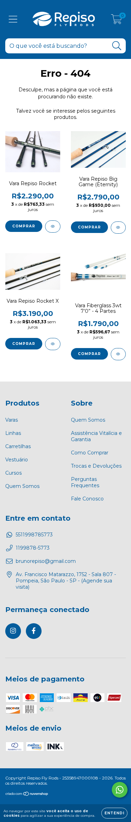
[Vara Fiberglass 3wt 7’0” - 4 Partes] (118, 354)
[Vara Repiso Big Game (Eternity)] (118, 227)
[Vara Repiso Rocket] (52, 226)
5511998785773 (34, 534)
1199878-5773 (33, 548)
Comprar (23, 226)
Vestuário (16, 460)
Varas (11, 420)
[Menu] (13, 19)
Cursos (13, 473)
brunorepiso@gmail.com (46, 561)
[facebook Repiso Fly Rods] (34, 631)
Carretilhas (18, 446)
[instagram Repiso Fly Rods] (13, 631)
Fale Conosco (87, 499)
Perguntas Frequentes (85, 482)
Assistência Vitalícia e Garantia (96, 436)
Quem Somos (22, 486)
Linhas (13, 433)
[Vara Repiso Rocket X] (52, 344)
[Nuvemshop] (27, 794)
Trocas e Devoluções (96, 466)
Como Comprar (89, 453)
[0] (116, 21)
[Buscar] (117, 46)
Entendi (114, 813)
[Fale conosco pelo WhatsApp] (120, 790)
